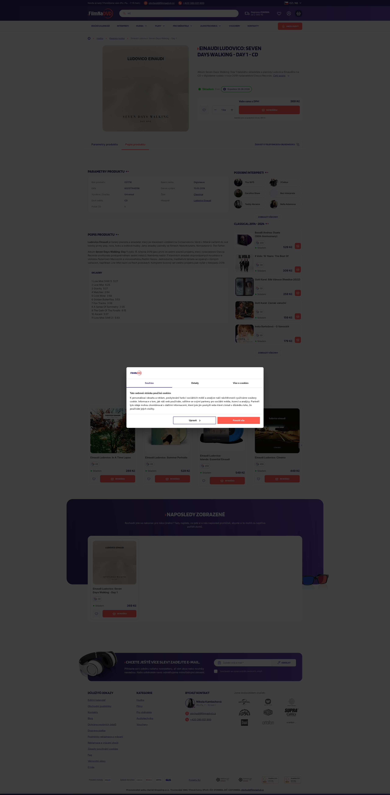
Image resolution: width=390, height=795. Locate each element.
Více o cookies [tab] (240, 383)
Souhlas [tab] (149, 383)
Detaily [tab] (195, 383)
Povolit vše (239, 420)
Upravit (193, 420)
